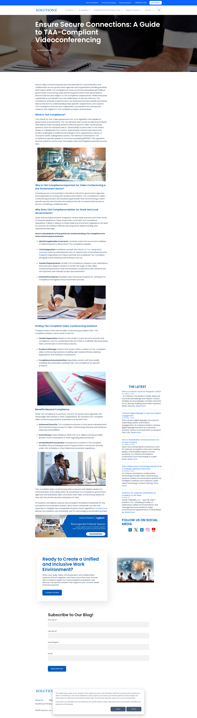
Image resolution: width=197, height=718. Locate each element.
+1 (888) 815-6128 (140, 3)
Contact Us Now (52, 592)
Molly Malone (46, 50)
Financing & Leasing (109, 3)
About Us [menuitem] (39, 700)
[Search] (159, 10)
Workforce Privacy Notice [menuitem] (46, 704)
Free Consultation (92, 3)
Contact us (100, 508)
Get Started (155, 3)
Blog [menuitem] (51, 700)
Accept (118, 709)
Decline (133, 709)
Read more (141, 406)
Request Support (125, 3)
